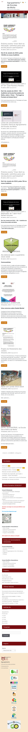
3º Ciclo (4, 619)
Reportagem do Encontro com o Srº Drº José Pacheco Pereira (13, 85)
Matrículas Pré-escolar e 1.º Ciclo (10, 603)
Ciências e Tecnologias (8, 531)
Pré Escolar (18, 304)
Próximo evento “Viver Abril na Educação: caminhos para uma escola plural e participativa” (13, 46)
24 (10, 453)
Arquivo (4, 648)
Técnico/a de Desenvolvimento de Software (13, 500)
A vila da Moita (4, 668)
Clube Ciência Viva (6, 577)
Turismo (5, 554)
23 (8, 453)
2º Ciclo (4, 617)
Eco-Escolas (5, 575)
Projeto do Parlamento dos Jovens (11, 350)
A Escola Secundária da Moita (8, 664)
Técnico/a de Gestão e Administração (12, 502)
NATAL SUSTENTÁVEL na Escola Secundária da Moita (13, 428)
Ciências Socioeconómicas (9, 529)
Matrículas (5, 465)
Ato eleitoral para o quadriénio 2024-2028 (12, 256)
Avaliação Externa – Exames (9, 469)
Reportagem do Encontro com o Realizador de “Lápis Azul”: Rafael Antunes (13, 213)
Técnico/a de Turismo (8, 496)
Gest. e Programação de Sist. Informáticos (13, 551)
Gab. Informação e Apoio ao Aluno (10, 582)
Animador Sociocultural (8, 548)
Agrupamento (13, 49)
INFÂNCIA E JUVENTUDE (11, 303)
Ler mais (4, 66)
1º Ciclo (13, 304)
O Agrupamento (5, 666)
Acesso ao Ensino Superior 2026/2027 (12, 467)
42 (16, 453)
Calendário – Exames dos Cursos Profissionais (14, 477)
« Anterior (4, 453)
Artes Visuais (6, 528)
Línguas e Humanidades (8, 532)
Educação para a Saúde (7, 578)
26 (12, 453)
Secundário (5, 621)
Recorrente (4, 623)
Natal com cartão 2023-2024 (12, 387)
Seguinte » (19, 453)
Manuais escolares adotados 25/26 (11, 471)
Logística (5, 552)
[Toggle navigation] (24, 12)
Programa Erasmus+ (7, 580)
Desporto (5, 549)
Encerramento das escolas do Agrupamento (12, 591)
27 (13, 453)
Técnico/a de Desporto (8, 494)
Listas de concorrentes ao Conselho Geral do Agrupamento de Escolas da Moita (13, 125)
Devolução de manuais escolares (10, 479)
